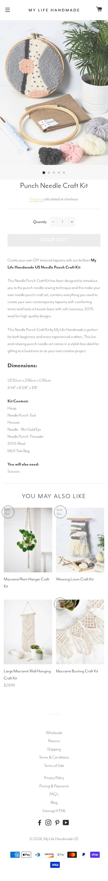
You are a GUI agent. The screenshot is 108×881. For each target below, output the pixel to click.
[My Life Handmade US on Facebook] (41, 822)
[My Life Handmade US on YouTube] (67, 822)
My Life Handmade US (61, 838)
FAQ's (54, 794)
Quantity (40, 221)
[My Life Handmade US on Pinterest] (58, 822)
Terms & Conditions (54, 757)
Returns (54, 740)
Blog (54, 802)
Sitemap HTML (54, 810)
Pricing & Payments (54, 786)
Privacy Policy (54, 777)
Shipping (36, 199)
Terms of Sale (54, 765)
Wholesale (54, 732)
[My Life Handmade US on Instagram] (49, 822)
